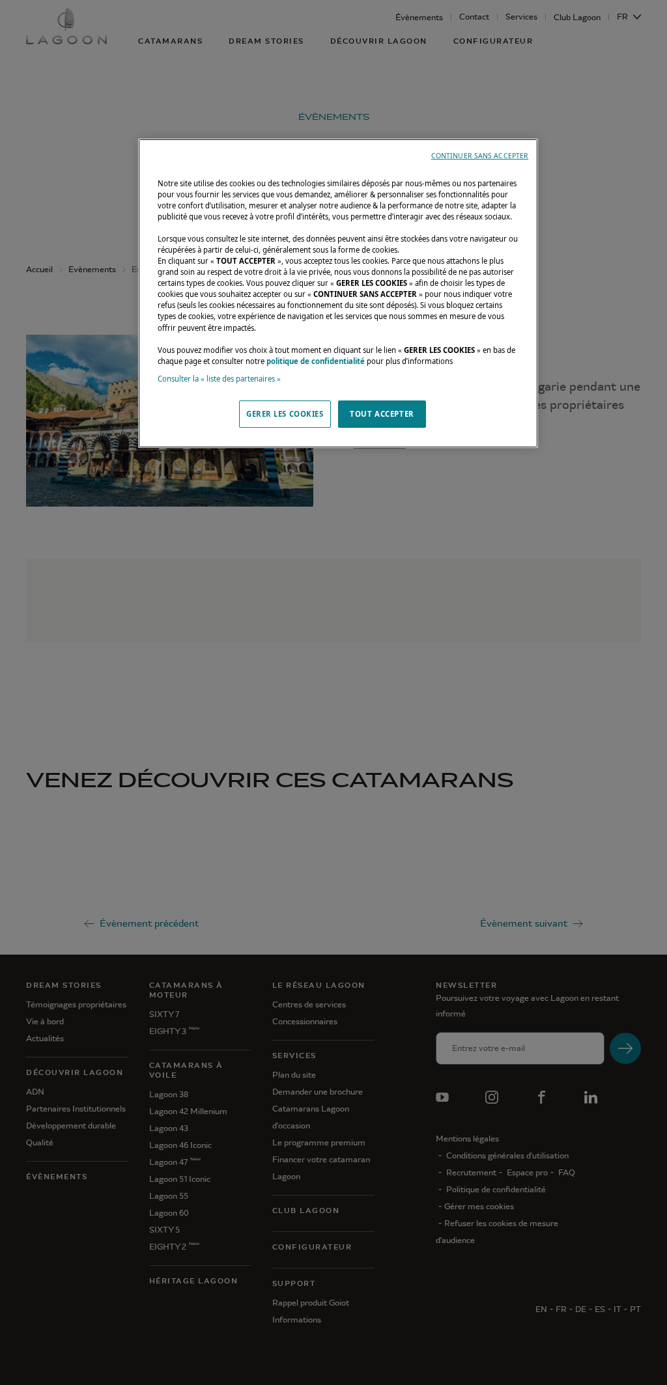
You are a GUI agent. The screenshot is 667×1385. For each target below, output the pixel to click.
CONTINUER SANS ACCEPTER (479, 155)
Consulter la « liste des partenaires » (219, 379)
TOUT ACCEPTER (382, 414)
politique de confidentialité (315, 361)
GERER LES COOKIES (285, 414)
